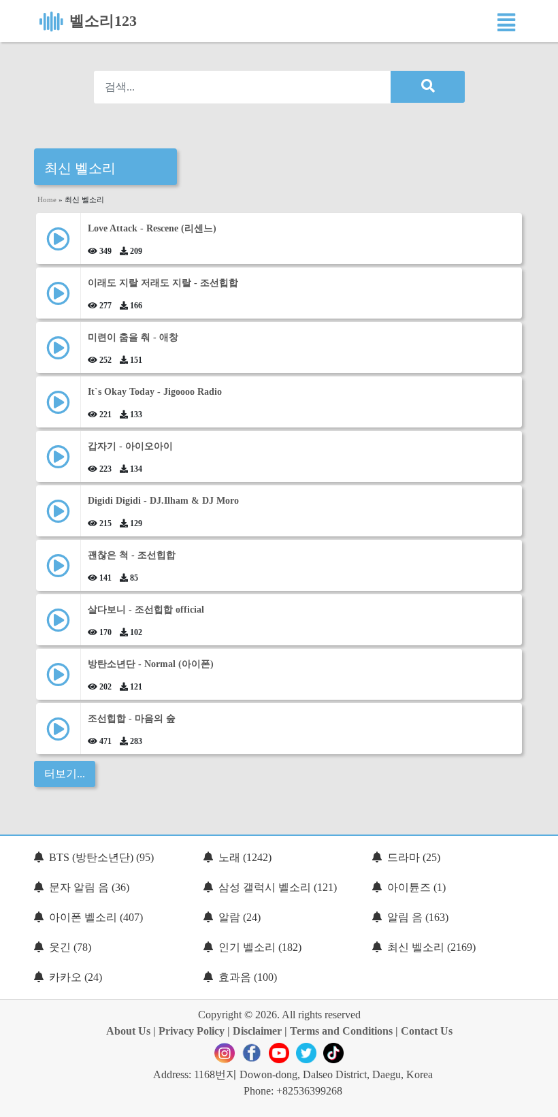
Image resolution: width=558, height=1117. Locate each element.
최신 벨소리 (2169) (431, 947)
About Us (128, 1031)
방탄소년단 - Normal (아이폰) (151, 664)
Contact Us (427, 1031)
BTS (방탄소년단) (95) (101, 857)
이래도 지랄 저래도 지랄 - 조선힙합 (163, 283)
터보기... (64, 773)
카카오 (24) (75, 977)
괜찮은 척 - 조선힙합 (132, 555)
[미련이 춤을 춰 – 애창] (58, 353)
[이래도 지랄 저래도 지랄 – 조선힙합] (58, 298)
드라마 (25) (413, 857)
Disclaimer (257, 1031)
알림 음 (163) (417, 917)
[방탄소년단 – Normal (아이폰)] (58, 679)
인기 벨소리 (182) (259, 947)
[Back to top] (539, 1100)
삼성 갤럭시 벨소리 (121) (277, 887)
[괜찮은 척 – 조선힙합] (58, 571)
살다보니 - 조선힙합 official (146, 609)
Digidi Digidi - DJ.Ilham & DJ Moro (163, 501)
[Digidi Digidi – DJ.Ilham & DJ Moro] (58, 516)
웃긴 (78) (70, 947)
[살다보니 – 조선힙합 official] (58, 625)
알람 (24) (239, 917)
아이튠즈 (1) (416, 887)
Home (46, 199)
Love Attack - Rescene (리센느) (152, 228)
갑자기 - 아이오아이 (130, 446)
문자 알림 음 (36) (89, 887)
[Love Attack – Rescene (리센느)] (58, 244)
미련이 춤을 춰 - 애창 (133, 337)
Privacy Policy (192, 1031)
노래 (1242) (245, 857)
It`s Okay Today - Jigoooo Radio (155, 392)
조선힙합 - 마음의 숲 (132, 718)
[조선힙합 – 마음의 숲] (58, 734)
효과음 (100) (247, 977)
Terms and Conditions (341, 1031)
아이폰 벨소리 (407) (96, 917)
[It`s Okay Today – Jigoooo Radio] (58, 407)
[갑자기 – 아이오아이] (58, 462)
